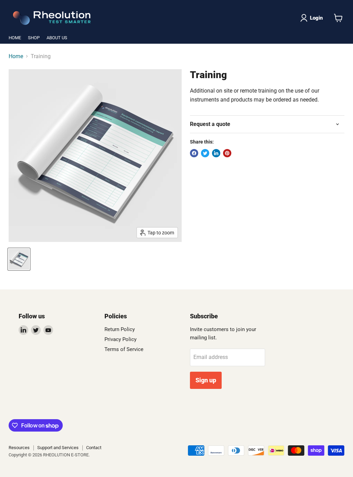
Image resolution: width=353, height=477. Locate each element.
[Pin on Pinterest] (227, 153)
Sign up (205, 380)
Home (16, 56)
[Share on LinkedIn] (216, 153)
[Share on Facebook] (194, 153)
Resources (19, 447)
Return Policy (119, 329)
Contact (93, 447)
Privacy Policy (120, 339)
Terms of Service (123, 349)
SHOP (34, 37)
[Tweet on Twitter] (205, 153)
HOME (15, 37)
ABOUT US (57, 37)
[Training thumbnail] (19, 259)
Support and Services (58, 447)
